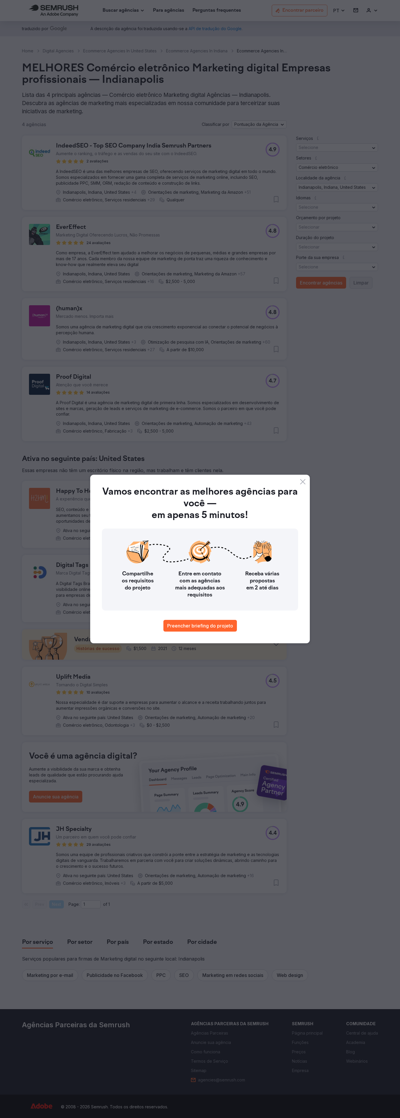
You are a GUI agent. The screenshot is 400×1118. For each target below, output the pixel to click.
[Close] (303, 482)
